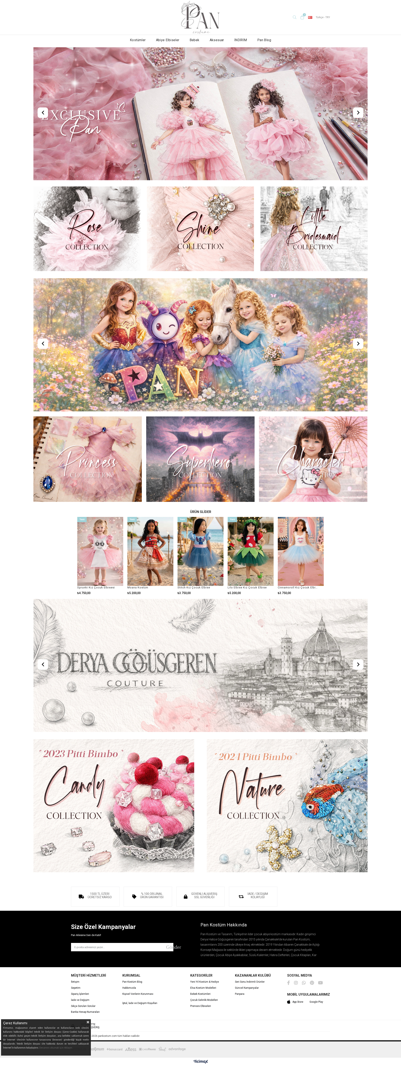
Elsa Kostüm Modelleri (203, 988)
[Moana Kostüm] (150, 551)
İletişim (75, 982)
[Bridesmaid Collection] (314, 229)
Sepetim (75, 988)
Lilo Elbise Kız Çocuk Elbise (247, 587)
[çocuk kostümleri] (200, 345)
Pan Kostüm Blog (132, 982)
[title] (200, 114)
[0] (302, 17)
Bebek (194, 40)
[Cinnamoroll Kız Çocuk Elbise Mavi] (301, 551)
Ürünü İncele (110, 556)
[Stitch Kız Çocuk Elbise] (200, 551)
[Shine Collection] (200, 229)
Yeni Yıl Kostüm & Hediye (204, 982)
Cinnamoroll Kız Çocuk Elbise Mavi (298, 587)
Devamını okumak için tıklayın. (56, 1047)
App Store (297, 1001)
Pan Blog (264, 40)
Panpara (239, 994)
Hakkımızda (129, 988)
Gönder (169, 947)
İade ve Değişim (80, 1000)
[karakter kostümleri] (313, 459)
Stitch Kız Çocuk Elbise (194, 587)
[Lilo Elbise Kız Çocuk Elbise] (251, 551)
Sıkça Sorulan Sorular (83, 1006)
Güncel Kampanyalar (247, 988)
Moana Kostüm (137, 587)
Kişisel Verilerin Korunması (137, 994)
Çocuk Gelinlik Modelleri (204, 1000)
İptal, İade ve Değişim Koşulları (139, 1003)
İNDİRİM (240, 40)
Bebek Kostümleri (200, 994)
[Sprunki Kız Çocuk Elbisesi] (100, 551)
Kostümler (138, 40)
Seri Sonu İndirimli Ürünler (250, 982)
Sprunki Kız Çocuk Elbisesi (96, 587)
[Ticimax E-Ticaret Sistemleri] (200, 1062)
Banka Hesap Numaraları (85, 1012)
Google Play (316, 1001)
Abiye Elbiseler (167, 40)
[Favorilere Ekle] (100, 556)
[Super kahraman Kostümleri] (200, 459)
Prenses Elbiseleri (200, 1006)
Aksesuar (217, 40)
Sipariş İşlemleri (80, 994)
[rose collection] (87, 229)
